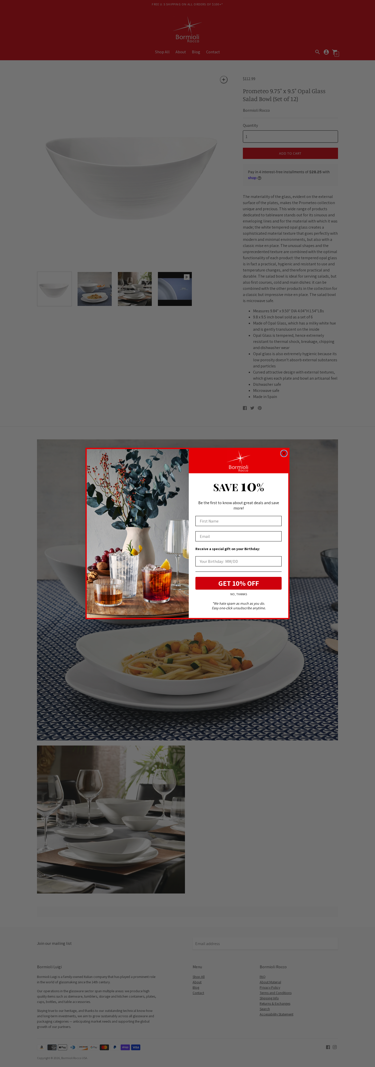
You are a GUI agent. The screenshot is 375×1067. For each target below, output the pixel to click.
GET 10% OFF (238, 583)
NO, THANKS (238, 594)
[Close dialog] (284, 453)
